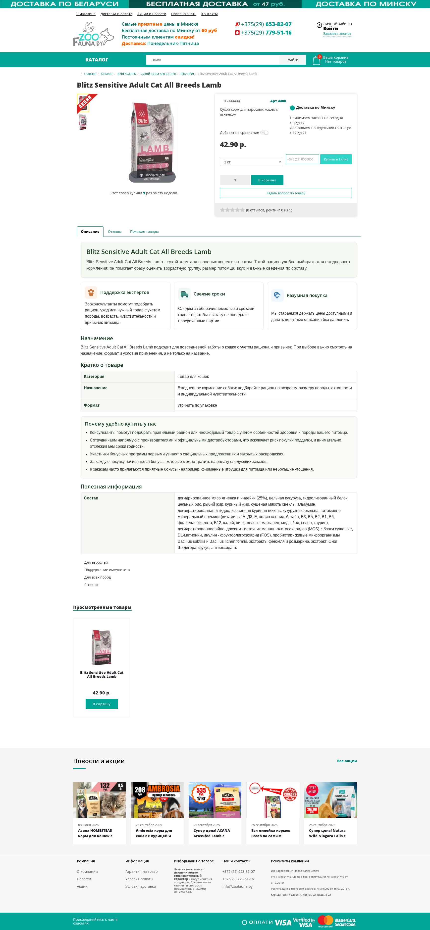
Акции (82, 886)
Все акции (347, 760)
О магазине (86, 13)
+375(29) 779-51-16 (238, 879)
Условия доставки (140, 886)
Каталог (96, 59)
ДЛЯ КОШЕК (126, 73)
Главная (90, 73)
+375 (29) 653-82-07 (238, 871)
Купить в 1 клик (336, 159)
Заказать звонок (337, 33)
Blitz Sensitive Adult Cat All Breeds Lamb (101, 675)
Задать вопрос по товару (286, 193)
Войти (330, 28)
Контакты (209, 13)
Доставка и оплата (116, 13)
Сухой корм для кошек (158, 73)
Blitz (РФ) (187, 73)
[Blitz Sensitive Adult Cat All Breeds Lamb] (85, 122)
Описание (90, 231)
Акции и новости (151, 13)
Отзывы (115, 231)
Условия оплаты (139, 879)
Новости (84, 879)
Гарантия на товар (141, 871)
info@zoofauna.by (237, 886)
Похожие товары (144, 231)
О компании (87, 871)
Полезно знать (183, 13)
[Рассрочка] (215, 4)
